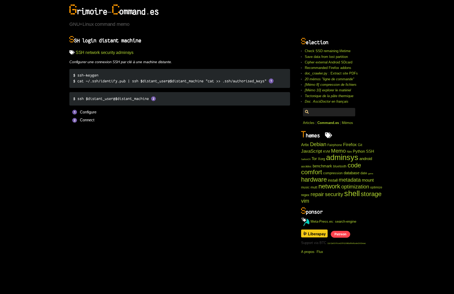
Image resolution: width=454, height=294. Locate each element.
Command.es (328, 123)
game (370, 173)
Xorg (321, 159)
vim (305, 201)
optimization (355, 187)
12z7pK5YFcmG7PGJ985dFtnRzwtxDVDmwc (346, 243)
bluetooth (340, 166)
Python (359, 151)
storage (371, 193)
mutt (314, 187)
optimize (376, 187)
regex (305, 195)
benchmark (322, 166)
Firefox (350, 144)
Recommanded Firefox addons (328, 68)
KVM (326, 151)
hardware (314, 179)
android (365, 159)
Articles (308, 123)
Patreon (340, 234)
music (305, 187)
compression (333, 173)
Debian (318, 144)
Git (360, 145)
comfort (311, 172)
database (351, 173)
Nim (349, 151)
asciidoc (306, 166)
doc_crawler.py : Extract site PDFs (331, 73)
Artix (305, 145)
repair (317, 194)
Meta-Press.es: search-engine (332, 221)
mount (368, 180)
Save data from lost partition (326, 57)
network (92, 52)
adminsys (124, 52)
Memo (338, 151)
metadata (350, 180)
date (363, 173)
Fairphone (334, 145)
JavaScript (311, 151)
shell (352, 193)
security (108, 52)
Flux (320, 251)
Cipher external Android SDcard (328, 62)
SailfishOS (306, 159)
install (333, 180)
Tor (314, 159)
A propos (307, 251)
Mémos (347, 123)
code (354, 165)
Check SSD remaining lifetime (327, 51)
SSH (80, 52)
